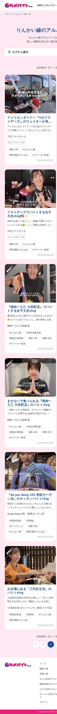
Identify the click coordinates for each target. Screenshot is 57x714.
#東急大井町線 (16, 338)
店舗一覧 (44, 673)
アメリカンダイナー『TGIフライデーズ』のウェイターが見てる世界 (29, 119)
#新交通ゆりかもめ (18, 155)
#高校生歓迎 (15, 520)
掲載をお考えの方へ (47, 5)
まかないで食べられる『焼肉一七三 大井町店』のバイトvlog (29, 402)
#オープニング (16, 526)
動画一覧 (44, 668)
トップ (43, 663)
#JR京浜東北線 (33, 332)
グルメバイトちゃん (13, 14)
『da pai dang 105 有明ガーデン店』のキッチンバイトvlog (29, 496)
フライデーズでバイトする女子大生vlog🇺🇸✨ (29, 214)
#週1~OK (13, 149)
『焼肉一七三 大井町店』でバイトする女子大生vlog (30, 308)
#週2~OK (46, 338)
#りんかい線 (29, 149)
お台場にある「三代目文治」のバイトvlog (29, 590)
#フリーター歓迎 (41, 155)
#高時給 (30, 520)
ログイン (44, 702)
